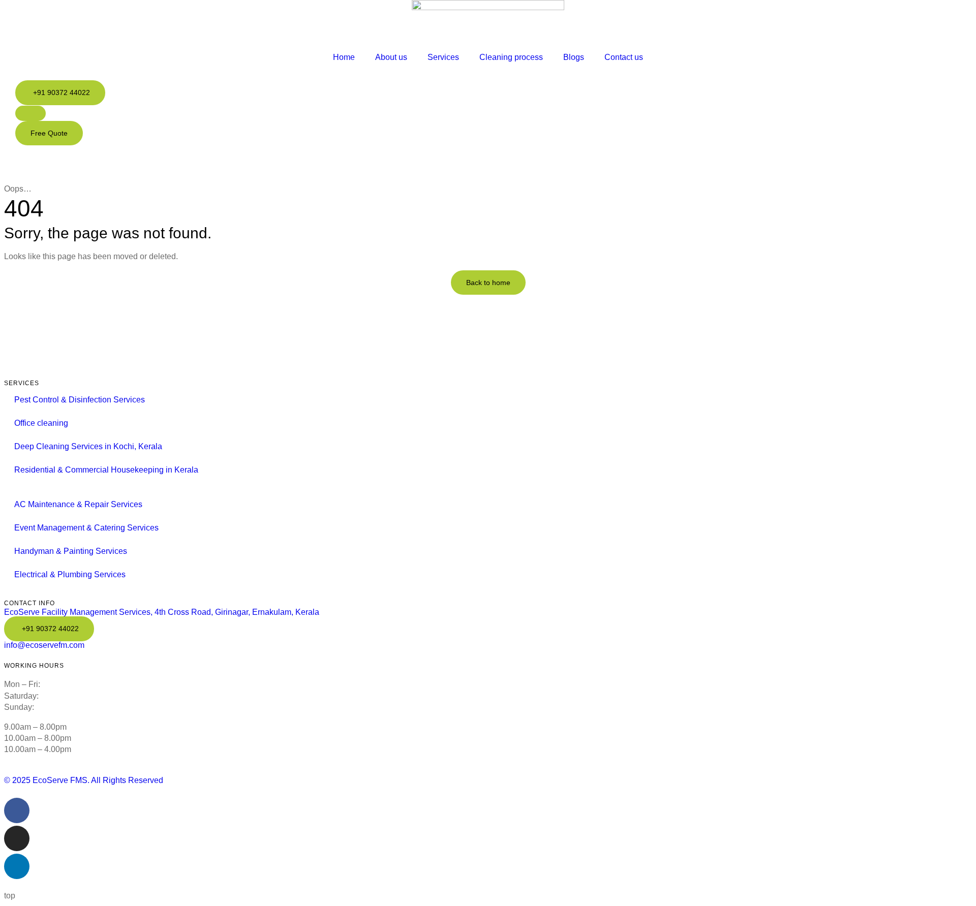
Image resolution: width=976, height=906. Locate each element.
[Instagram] (16, 838)
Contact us (623, 57)
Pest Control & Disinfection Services (79, 399)
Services (443, 57)
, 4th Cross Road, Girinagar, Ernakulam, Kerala (161, 612)
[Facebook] (16, 810)
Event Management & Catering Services (86, 527)
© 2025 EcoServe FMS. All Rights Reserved (83, 780)
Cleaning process (511, 57)
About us (391, 57)
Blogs (573, 57)
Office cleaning (41, 423)
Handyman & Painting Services (70, 551)
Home (344, 57)
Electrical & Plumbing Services (70, 574)
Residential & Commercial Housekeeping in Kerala (106, 469)
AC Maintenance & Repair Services (78, 504)
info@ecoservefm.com (44, 645)
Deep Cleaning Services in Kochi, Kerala (88, 446)
